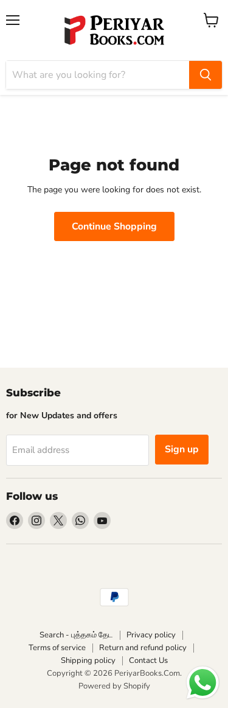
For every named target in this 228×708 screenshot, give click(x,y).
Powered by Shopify (114, 686)
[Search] (205, 75)
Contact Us (148, 660)
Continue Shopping (114, 226)
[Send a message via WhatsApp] (203, 683)
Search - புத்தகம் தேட (76, 634)
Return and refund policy (143, 647)
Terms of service (57, 647)
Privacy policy (151, 634)
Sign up (182, 449)
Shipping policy (88, 660)
